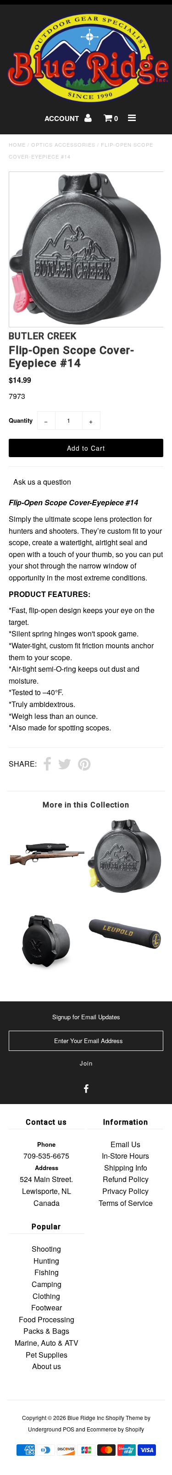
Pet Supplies (46, 1354)
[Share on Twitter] (65, 765)
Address (46, 1167)
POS (68, 1429)
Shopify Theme (124, 1417)
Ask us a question (42, 481)
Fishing (46, 1272)
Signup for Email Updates (86, 1016)
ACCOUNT (62, 118)
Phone (46, 1144)
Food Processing (46, 1319)
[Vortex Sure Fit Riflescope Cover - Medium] (47, 881)
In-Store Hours (125, 1155)
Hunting (46, 1260)
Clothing (46, 1296)
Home (17, 144)
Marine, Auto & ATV (46, 1342)
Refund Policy (126, 1179)
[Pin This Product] (84, 765)
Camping (46, 1284)
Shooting (46, 1248)
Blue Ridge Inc (85, 1417)
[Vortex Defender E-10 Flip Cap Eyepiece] (47, 977)
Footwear (46, 1307)
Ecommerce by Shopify (115, 1429)
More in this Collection (86, 805)
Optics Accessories (63, 144)
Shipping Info (125, 1167)
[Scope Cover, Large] (125, 959)
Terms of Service (126, 1203)
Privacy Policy (125, 1191)
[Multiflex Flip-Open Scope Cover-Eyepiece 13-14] (125, 890)
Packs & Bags (46, 1331)
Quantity (21, 420)
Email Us (125, 1144)
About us (46, 1366)
